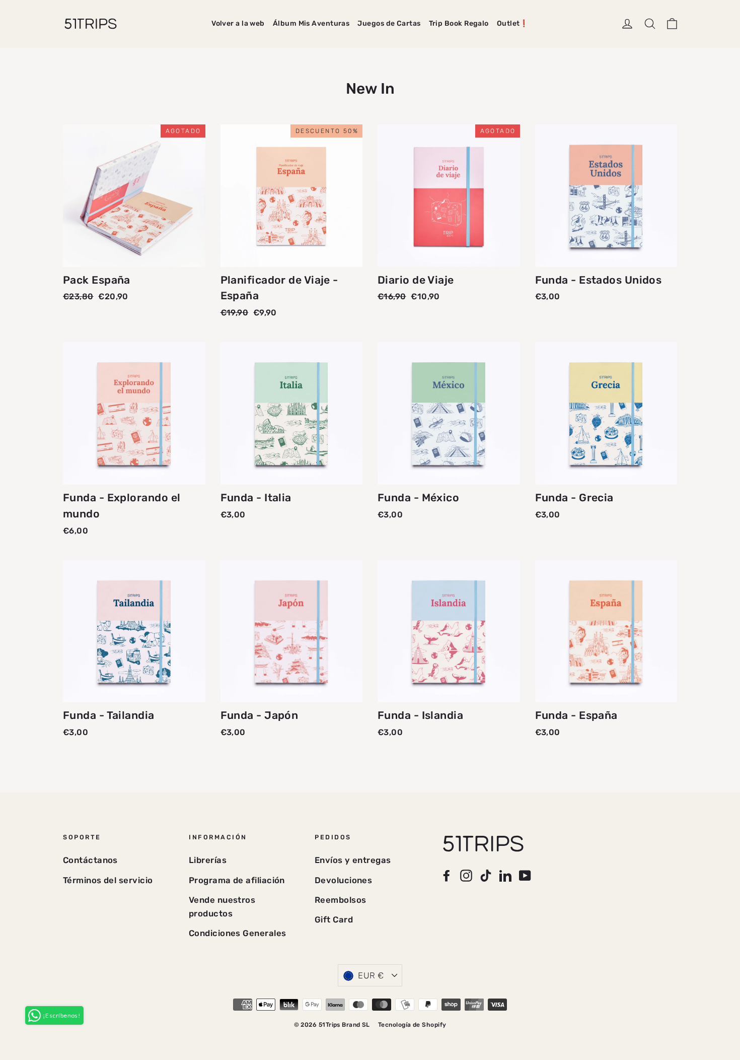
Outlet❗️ (513, 23)
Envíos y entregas (353, 860)
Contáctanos (90, 860)
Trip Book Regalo (459, 23)
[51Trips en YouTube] (525, 875)
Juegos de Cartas (388, 23)
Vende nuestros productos (222, 906)
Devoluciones (343, 880)
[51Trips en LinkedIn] (505, 875)
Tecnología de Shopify (412, 1024)
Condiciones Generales (237, 933)
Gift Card (334, 919)
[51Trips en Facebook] (446, 875)
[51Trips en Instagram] (466, 875)
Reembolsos (340, 900)
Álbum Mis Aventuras (311, 23)
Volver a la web (238, 23)
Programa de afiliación (237, 880)
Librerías (208, 860)
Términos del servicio (108, 880)
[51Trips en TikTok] (486, 875)
